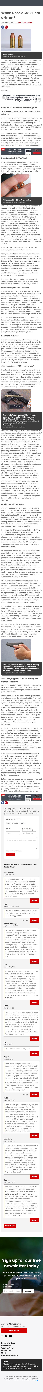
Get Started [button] (14, 1330)
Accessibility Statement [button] (12, 1380)
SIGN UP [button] (28, 1291)
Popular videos (8, 1343)
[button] (2, 27)
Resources (6, 1350)
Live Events (6, 1345)
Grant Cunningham (24, 23)
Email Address (27, 829)
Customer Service (9, 1355)
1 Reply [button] (25, 1094)
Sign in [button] (22, 823)
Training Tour (7, 1348)
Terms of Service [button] (8, 1378)
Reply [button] (35, 900)
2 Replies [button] (25, 920)
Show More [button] (9, 1226)
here (37, 813)
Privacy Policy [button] (20, 1378)
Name (8, 828)
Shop (3, 1353)
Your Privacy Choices (28, 1380)
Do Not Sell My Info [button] (32, 1378)
